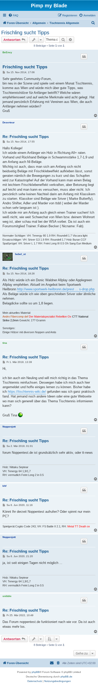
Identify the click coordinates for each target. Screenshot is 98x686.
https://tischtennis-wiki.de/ (27, 391)
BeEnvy (7, 52)
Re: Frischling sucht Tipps (26, 136)
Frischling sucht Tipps (25, 32)
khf (4, 485)
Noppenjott (9, 426)
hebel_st (20, 254)
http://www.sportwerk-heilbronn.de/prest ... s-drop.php (55, 289)
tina (5, 342)
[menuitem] (13, 15)
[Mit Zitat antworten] (84, 56)
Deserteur (9, 122)
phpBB (36, 672)
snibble (7, 596)
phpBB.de (66, 676)
